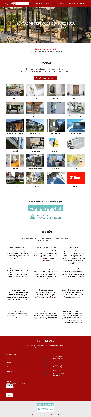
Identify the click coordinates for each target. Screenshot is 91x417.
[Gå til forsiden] (16, 3)
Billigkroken (54, 3)
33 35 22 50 (58, 365)
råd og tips (37, 71)
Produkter (39, 3)
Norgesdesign (47, 414)
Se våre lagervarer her (45, 78)
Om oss (76, 3)
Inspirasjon (62, 3)
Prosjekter (70, 3)
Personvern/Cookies (55, 414)
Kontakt (82, 3)
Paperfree (34, 414)
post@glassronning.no (64, 367)
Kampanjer (46, 3)
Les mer (45, 29)
